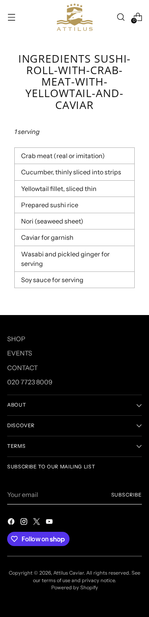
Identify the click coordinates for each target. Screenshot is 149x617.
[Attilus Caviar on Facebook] (12, 523)
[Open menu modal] (11, 17)
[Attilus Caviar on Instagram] (24, 523)
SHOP (16, 339)
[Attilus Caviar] (75, 17)
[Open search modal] (120, 17)
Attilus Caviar (68, 573)
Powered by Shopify (74, 587)
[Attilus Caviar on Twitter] (37, 523)
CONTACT (22, 368)
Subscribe (126, 495)
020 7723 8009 (29, 382)
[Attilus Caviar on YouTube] (50, 523)
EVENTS (19, 353)
